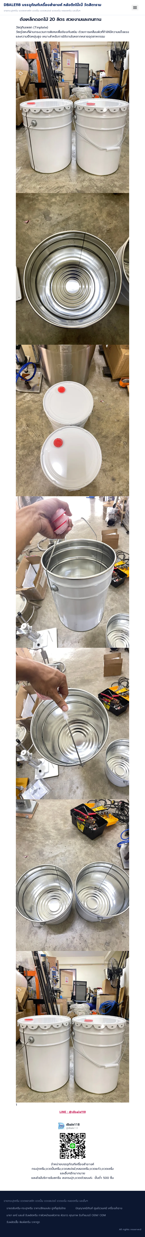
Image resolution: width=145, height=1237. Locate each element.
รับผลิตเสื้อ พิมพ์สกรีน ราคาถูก (23, 1222)
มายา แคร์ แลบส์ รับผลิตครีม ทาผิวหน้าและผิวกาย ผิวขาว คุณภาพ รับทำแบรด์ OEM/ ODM (56, 1215)
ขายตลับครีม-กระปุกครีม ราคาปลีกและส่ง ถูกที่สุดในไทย (36, 1208)
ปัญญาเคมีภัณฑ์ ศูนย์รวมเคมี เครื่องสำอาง (99, 1208)
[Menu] (135, 7)
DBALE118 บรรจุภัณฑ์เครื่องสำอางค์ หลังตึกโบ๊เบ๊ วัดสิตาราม (52, 5)
